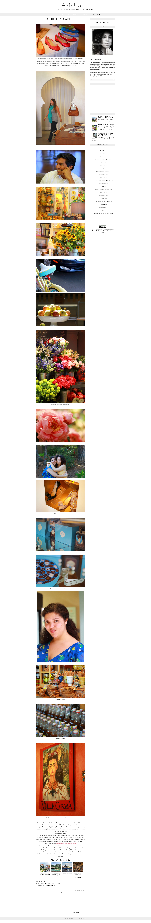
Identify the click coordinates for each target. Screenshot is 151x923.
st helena (51, 885)
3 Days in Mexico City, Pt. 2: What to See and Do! (106, 125)
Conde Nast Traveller (103, 147)
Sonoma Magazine (103, 174)
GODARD (103, 186)
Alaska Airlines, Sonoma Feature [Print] (103, 201)
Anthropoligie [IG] (103, 207)
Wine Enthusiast (103, 156)
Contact (61, 14)
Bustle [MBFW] (103, 204)
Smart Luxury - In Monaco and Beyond (45, 873)
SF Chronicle (103, 153)
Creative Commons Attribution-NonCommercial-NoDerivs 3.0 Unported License (102, 230)
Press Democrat (103, 165)
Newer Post (40, 889)
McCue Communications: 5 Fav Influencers (103, 180)
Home (53, 14)
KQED (103, 168)
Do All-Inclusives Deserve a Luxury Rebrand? (56, 874)
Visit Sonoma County (67, 873)
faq (68, 14)
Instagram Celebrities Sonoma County (103, 189)
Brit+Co (103, 210)
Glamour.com (103, 198)
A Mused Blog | (75, 918)
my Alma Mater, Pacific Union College (66, 843)
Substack (75, 14)
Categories (84, 14)
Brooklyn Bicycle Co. (103, 183)
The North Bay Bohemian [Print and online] (103, 213)
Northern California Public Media (103, 171)
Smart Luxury (103, 150)
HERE (101, 75)
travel (55, 885)
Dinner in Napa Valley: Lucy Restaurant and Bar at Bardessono (78, 875)
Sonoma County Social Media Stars (103, 159)
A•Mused (75, 5)
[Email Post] (58, 883)
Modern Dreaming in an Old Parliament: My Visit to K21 (106, 134)
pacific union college (44, 885)
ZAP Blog (103, 162)
